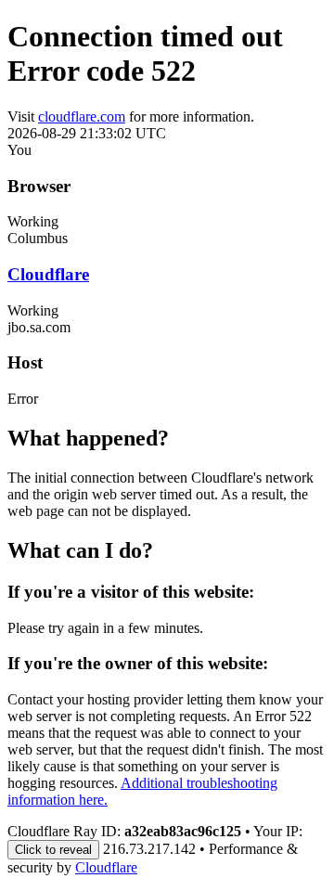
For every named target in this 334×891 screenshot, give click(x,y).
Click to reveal (53, 850)
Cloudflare (48, 274)
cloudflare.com (81, 116)
